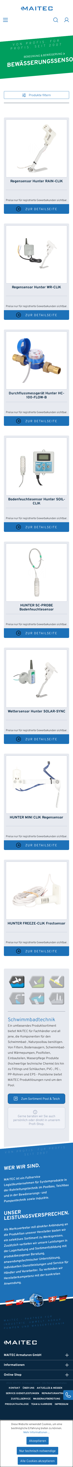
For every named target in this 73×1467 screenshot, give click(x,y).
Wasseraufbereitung (46, 1398)
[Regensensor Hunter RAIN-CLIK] (36, 148)
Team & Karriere (41, 1404)
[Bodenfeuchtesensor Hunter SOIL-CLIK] (36, 466)
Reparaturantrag (53, 1393)
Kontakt (14, 1388)
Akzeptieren (37, 1441)
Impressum (61, 1404)
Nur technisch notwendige (37, 1451)
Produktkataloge (17, 1404)
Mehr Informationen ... (36, 1432)
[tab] (17, 981)
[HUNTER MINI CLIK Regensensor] (36, 784)
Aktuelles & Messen (49, 1388)
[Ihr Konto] (66, 19)
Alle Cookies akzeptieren (37, 1461)
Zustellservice (21, 1398)
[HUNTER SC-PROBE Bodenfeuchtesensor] (36, 572)
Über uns (28, 1388)
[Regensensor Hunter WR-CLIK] (36, 254)
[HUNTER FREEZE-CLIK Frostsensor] (36, 891)
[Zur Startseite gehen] (37, 8)
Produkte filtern (39, 95)
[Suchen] (55, 19)
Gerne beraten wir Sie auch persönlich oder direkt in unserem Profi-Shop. (36, 1120)
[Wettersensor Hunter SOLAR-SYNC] (36, 678)
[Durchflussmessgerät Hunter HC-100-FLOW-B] (36, 360)
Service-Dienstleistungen (22, 1393)
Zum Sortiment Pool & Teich (40, 1099)
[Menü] (5, 19)
